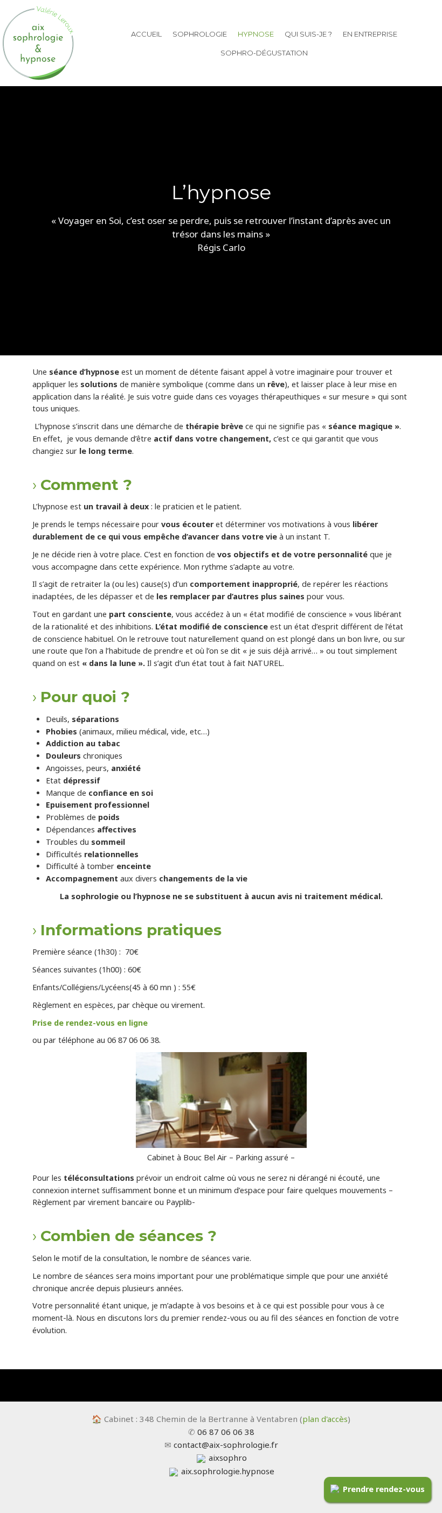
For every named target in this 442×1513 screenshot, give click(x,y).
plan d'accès (325, 1418)
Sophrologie (199, 34)
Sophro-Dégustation (264, 52)
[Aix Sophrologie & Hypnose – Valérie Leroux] (37, 42)
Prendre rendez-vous (384, 1489)
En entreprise (370, 34)
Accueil (146, 34)
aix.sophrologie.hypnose (226, 1471)
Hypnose (256, 34)
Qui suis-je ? (308, 34)
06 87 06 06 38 (225, 1431)
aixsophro (226, 1457)
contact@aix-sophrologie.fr (226, 1444)
